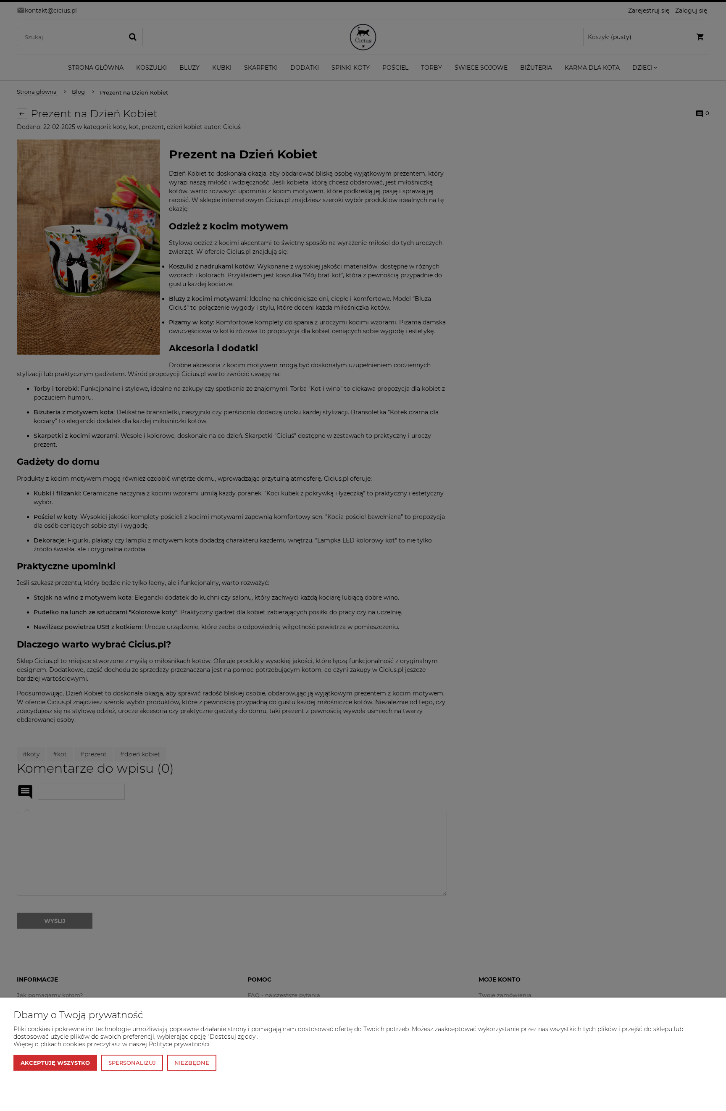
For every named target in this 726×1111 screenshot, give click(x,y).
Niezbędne (191, 1062)
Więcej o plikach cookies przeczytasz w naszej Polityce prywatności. (112, 1044)
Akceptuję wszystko (55, 1062)
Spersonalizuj (132, 1062)
